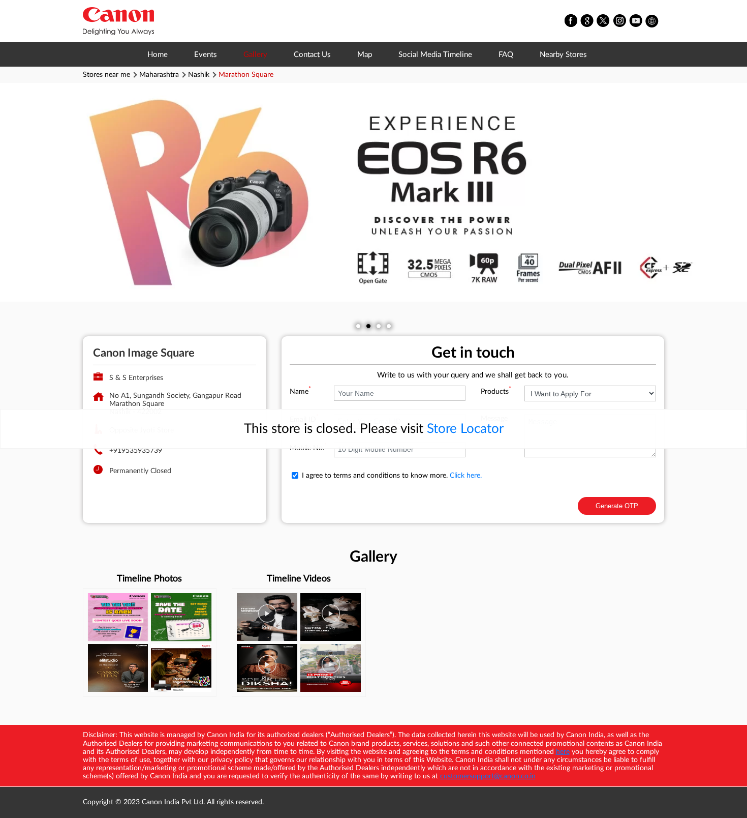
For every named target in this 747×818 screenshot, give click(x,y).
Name (300, 391)
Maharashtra (159, 74)
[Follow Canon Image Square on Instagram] (620, 21)
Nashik (198, 74)
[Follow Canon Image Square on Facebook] (571, 21)
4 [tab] (388, 326)
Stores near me (106, 74)
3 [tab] (378, 326)
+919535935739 (135, 450)
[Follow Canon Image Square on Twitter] (604, 21)
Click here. (466, 475)
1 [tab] (358, 326)
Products (496, 391)
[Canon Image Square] (118, 21)
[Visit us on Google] (587, 21)
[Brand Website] (652, 21)
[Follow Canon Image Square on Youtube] (636, 21)
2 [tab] (368, 326)
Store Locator (465, 428)
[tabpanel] (373, 192)
